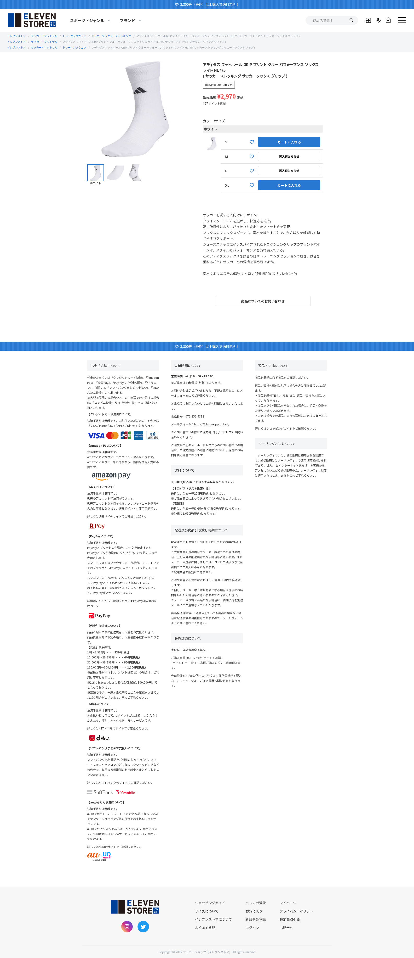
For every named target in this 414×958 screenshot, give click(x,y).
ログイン (252, 927)
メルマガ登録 (256, 902)
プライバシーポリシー (296, 911)
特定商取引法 (290, 919)
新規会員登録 (256, 919)
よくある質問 (205, 927)
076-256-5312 (194, 416)
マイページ (288, 902)
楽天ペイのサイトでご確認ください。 (123, 516)
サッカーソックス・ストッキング (111, 36)
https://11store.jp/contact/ (212, 424)
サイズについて (206, 911)
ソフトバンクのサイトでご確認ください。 (126, 782)
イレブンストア (16, 36)
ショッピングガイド (279, 428)
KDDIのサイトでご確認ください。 (120, 847)
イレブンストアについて (213, 919)
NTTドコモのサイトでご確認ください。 (124, 728)
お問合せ (286, 927)
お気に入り (254, 911)
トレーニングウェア (74, 36)
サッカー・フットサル (44, 36)
